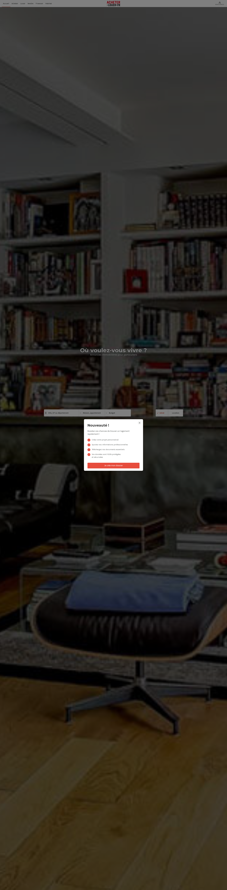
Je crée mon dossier (113, 465)
